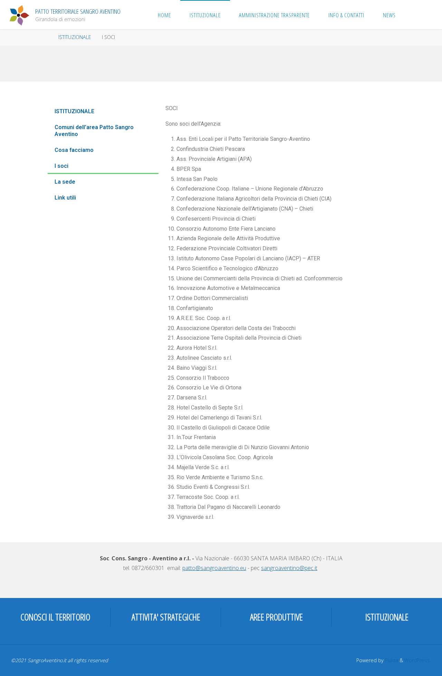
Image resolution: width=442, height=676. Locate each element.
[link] (412, 14)
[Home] (46, 37)
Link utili (65, 197)
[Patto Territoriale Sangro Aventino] (19, 14)
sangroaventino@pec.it (289, 568)
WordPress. (417, 660)
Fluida (391, 660)
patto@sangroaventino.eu (214, 568)
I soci (61, 166)
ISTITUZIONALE (74, 37)
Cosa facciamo (74, 150)
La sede (65, 181)
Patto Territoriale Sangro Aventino (78, 11)
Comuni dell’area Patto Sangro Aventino (94, 130)
